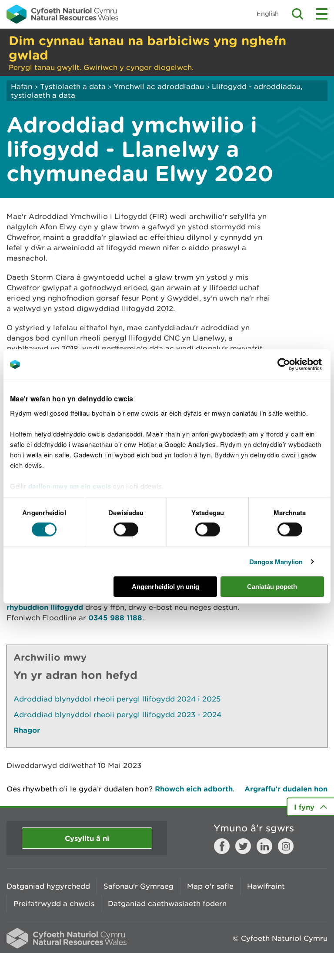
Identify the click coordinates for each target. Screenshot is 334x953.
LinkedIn (264, 846)
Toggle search (297, 14)
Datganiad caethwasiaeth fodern (167, 903)
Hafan (21, 86)
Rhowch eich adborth (194, 788)
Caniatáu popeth (272, 586)
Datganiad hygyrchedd (48, 886)
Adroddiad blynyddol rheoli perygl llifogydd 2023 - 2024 (117, 714)
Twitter (243, 846)
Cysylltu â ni (87, 838)
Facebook (222, 846)
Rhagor (26, 730)
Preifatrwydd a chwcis (53, 903)
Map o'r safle (210, 886)
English (268, 14)
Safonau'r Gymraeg (139, 886)
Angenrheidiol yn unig (165, 586)
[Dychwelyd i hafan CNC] (62, 14)
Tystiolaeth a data (73, 86)
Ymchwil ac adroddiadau (159, 86)
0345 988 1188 (115, 617)
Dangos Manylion (276, 561)
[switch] (126, 529)
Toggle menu (322, 14)
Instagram (286, 846)
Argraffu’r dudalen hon (285, 788)
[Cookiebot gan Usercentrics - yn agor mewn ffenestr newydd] (299, 364)
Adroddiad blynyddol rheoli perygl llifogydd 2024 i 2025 (116, 699)
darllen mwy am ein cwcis (69, 485)
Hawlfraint (266, 886)
